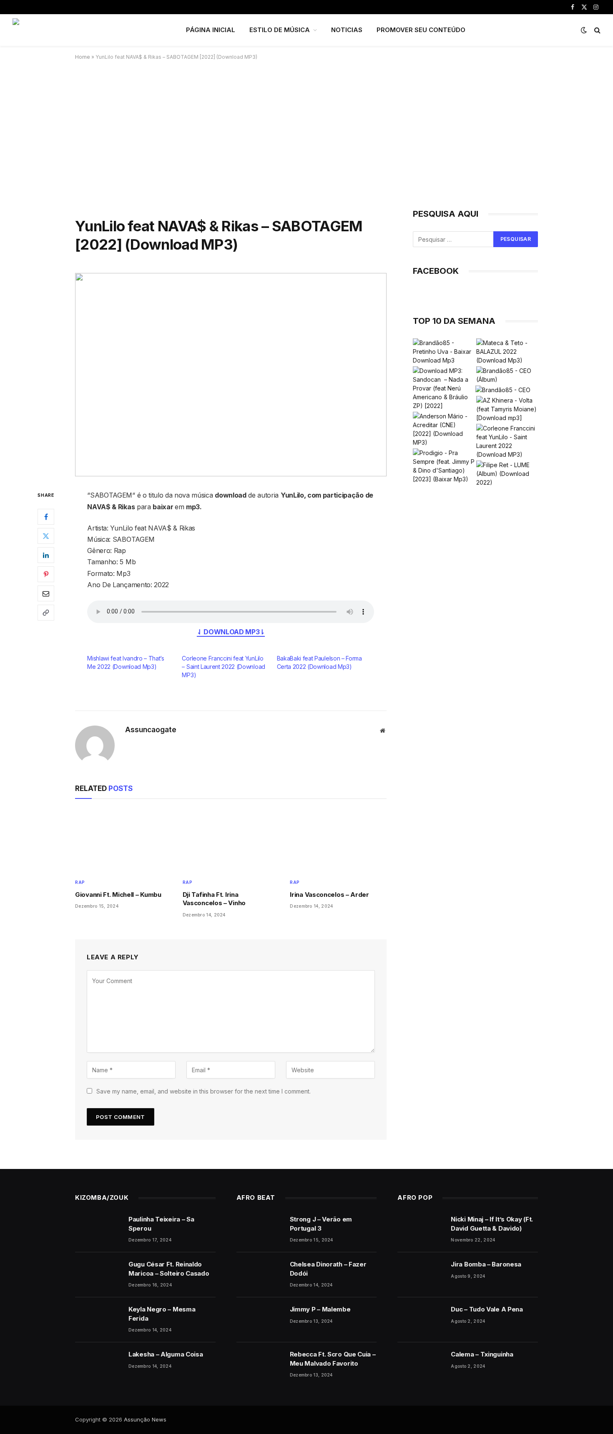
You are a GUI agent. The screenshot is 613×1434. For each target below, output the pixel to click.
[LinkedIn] (46, 555)
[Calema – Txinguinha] (420, 1365)
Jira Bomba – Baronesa (486, 1264)
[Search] (596, 30)
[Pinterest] (46, 575)
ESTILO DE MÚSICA (279, 30)
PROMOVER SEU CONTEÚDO (421, 30)
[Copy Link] (46, 613)
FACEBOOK (436, 271)
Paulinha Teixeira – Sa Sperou (161, 1223)
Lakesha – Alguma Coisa (165, 1354)
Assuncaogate (150, 730)
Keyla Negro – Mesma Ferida (161, 1313)
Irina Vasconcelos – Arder (329, 894)
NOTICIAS (346, 30)
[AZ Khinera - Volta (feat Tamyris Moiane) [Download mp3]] (507, 409)
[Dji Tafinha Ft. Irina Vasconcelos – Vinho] (231, 841)
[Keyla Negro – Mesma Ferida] (98, 1320)
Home (82, 57)
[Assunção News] (88, 30)
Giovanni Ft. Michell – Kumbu (118, 894)
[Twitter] (46, 536)
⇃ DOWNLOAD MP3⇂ (231, 632)
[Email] (46, 594)
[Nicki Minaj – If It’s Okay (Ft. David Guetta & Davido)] (420, 1230)
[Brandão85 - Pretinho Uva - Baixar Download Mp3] (444, 351)
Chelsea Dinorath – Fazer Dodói (328, 1268)
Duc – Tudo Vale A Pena (487, 1309)
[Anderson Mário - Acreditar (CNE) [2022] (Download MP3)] (444, 429)
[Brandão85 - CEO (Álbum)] (507, 375)
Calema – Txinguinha (482, 1354)
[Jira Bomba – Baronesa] (420, 1275)
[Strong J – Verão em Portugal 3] (259, 1230)
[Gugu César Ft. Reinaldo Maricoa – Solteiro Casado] (98, 1275)
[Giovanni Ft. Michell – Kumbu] (123, 841)
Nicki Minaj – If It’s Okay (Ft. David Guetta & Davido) (492, 1223)
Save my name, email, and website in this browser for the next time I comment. (203, 1091)
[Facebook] (46, 517)
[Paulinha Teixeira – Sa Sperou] (98, 1230)
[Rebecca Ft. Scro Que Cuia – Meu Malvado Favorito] (259, 1365)
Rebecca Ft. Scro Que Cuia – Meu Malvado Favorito (333, 1358)
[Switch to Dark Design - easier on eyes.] (584, 30)
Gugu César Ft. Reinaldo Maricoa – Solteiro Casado (168, 1268)
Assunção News (145, 1419)
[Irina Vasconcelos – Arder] (338, 841)
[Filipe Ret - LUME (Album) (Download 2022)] (507, 473)
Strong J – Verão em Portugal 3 (321, 1223)
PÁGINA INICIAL (210, 30)
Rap (80, 882)
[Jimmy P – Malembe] (259, 1320)
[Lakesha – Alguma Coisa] (98, 1365)
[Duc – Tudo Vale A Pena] (420, 1320)
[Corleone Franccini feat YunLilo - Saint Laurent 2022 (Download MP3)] (507, 441)
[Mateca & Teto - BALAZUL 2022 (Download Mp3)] (507, 351)
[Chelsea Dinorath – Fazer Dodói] (259, 1275)
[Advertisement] (306, 133)
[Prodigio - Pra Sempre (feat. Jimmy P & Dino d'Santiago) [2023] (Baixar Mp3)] (444, 465)
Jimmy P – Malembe (320, 1309)
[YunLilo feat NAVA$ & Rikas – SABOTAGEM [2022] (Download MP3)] (231, 374)
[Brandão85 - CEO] (502, 389)
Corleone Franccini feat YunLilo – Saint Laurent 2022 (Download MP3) (223, 666)
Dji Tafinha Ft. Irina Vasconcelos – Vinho (214, 899)
